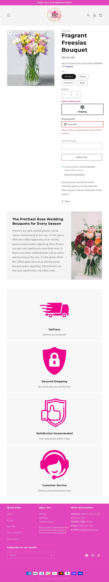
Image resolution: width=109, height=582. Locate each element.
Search (10, 514)
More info (11, 526)
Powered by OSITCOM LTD (61, 578)
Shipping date (68, 118)
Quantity (65, 89)
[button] (8, 15)
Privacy (10, 520)
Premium (68, 82)
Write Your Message (69, 141)
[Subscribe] (51, 555)
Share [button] (67, 201)
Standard (68, 76)
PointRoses (48, 578)
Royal (82, 82)
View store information (74, 174)
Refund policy (13, 539)
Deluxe (83, 76)
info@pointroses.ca (88, 529)
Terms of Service (14, 532)
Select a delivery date (71, 101)
